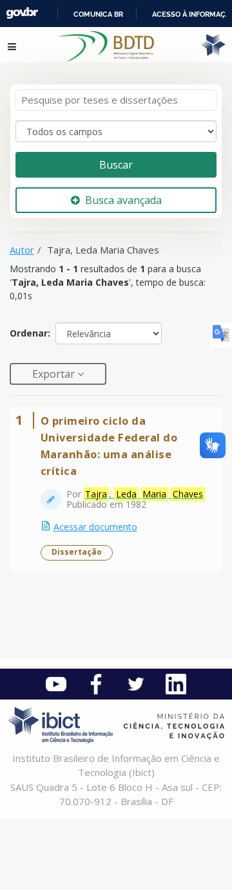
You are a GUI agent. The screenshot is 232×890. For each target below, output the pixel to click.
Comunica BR (98, 14)
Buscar (116, 165)
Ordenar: (30, 333)
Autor (22, 249)
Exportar (54, 374)
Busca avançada (123, 200)
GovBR (22, 13)
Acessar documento (95, 527)
